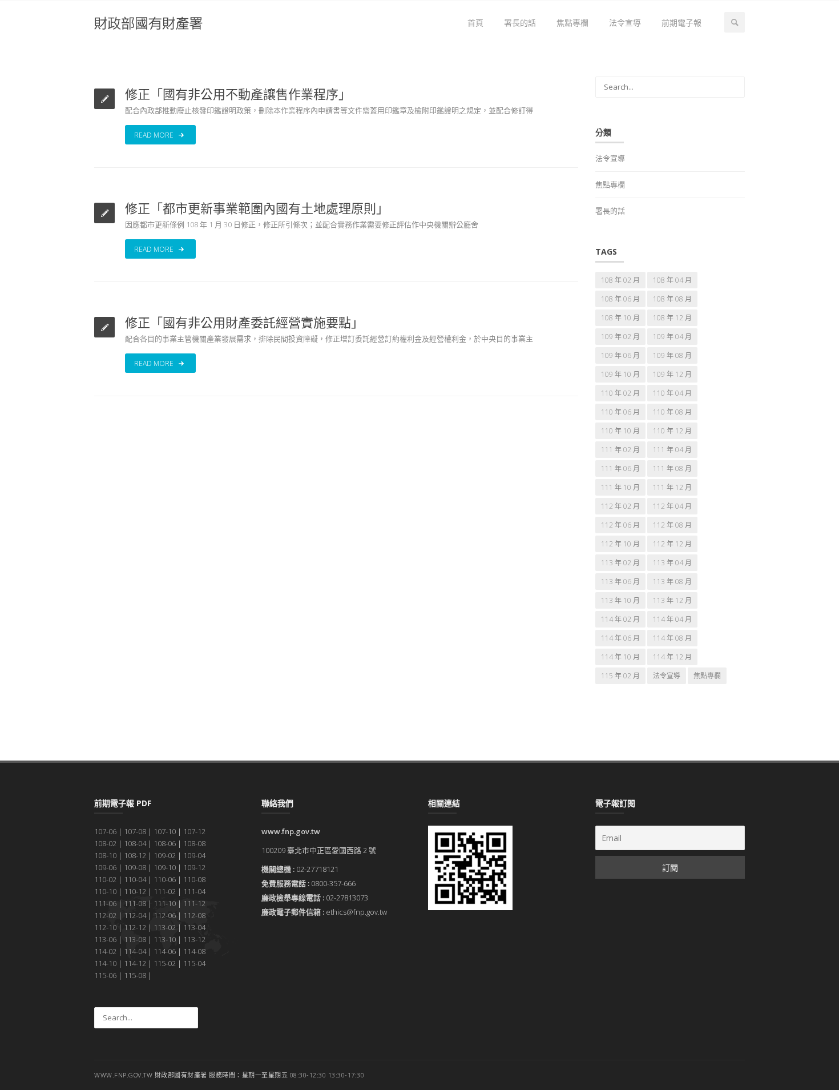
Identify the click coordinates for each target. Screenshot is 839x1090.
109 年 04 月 (672, 336)
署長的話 (520, 22)
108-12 (135, 855)
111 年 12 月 (672, 487)
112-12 (135, 927)
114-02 (105, 951)
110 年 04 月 (672, 393)
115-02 (165, 963)
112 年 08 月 (672, 525)
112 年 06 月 (620, 525)
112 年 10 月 (620, 544)
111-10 (165, 903)
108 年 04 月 (672, 280)
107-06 (105, 831)
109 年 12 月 (672, 374)
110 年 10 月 (620, 431)
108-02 (105, 843)
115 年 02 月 (620, 676)
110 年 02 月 (620, 393)
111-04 (194, 891)
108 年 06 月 (620, 299)
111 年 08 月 (672, 468)
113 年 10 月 (620, 600)
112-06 (165, 915)
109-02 (165, 855)
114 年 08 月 (672, 638)
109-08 (135, 867)
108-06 (165, 843)
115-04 (194, 963)
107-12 (194, 831)
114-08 (194, 951)
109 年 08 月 (672, 355)
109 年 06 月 (620, 355)
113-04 (194, 927)
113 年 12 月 (672, 600)
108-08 (194, 843)
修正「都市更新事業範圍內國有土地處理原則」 (257, 207)
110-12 (135, 891)
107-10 (165, 831)
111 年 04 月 (672, 449)
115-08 (135, 975)
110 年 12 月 (672, 431)
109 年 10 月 (620, 374)
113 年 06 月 (620, 581)
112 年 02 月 (620, 506)
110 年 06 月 (620, 412)
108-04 (135, 843)
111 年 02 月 (620, 449)
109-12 (194, 867)
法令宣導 (625, 22)
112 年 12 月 (672, 544)
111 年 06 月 (620, 468)
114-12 (135, 963)
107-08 (135, 831)
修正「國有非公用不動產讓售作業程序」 (238, 93)
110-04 (135, 879)
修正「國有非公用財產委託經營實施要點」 (244, 322)
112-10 (105, 927)
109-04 (194, 855)
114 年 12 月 (672, 657)
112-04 (135, 915)
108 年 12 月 (672, 318)
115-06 (105, 975)
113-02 (165, 927)
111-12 (194, 903)
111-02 (165, 891)
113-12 (194, 939)
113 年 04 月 (672, 563)
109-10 (165, 867)
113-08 (135, 939)
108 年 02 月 (620, 280)
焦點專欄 (572, 22)
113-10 (165, 939)
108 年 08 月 (672, 299)
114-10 (105, 963)
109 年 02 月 (620, 336)
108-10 (105, 855)
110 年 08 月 (672, 412)
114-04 (135, 951)
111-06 (105, 903)
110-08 (194, 879)
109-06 (105, 867)
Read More (154, 135)
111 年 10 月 (620, 487)
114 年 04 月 (672, 619)
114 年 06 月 (620, 638)
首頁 (475, 22)
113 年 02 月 (620, 563)
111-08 (135, 903)
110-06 (165, 879)
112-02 (105, 915)
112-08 (194, 915)
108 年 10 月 (620, 318)
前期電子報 (681, 22)
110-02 (105, 879)
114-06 (165, 951)
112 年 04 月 (672, 506)
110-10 (105, 891)
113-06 (105, 939)
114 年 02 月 (620, 619)
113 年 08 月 (672, 581)
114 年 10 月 (620, 657)
